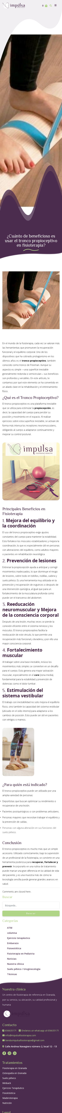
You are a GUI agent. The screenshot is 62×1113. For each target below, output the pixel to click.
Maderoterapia (10, 1098)
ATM (9, 927)
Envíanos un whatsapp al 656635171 (40, 1030)
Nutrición (7, 1102)
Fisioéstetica (8, 1093)
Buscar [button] (31, 913)
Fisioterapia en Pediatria (20, 953)
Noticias (11, 958)
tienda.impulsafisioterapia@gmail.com (24, 1040)
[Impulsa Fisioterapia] (14, 5)
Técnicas (12, 974)
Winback (6, 1083)
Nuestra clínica (15, 963)
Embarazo (13, 943)
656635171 (11, 1030)
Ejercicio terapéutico (18, 938)
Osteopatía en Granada (14, 1073)
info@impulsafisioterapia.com (20, 1035)
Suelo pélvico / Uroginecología (23, 969)
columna (12, 932)
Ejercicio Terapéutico (13, 1088)
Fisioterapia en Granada (14, 1068)
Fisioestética (14, 948)
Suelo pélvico (9, 1078)
